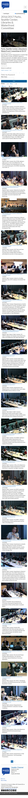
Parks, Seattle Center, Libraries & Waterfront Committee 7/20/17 (12, 246)
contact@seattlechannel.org (10, 788)
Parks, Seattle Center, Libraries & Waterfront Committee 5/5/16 (12, 726)
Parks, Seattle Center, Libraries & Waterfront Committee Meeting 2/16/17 (12, 461)
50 (16, 83)
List (5, 86)
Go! (25, 11)
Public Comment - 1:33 (6, 70)
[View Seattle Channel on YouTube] (12, 790)
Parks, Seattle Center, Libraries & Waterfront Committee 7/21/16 (12, 624)
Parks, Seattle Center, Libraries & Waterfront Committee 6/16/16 (12, 651)
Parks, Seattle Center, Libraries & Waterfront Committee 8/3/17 (12, 214)
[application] (14, 40)
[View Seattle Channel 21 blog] (14, 790)
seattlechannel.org (20, 13)
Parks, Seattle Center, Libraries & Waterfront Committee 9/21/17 (12, 130)
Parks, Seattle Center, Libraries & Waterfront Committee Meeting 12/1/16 (12, 516)
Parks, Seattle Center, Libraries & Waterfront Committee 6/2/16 (12, 677)
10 (7, 83)
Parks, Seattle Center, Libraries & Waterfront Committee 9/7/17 (12, 158)
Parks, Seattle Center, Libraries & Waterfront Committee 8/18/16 (12, 568)
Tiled (11, 86)
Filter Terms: (4, 76)
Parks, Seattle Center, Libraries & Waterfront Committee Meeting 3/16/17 (12, 408)
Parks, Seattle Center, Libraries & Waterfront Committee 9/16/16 (12, 540)
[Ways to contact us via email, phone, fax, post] (15, 790)
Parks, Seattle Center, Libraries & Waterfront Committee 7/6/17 (12, 275)
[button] (14, 39)
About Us (3, 778)
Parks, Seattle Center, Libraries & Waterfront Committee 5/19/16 (12, 701)
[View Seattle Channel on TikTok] (8, 790)
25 (12, 83)
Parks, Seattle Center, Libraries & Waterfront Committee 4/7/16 (12, 750)
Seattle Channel (17, 767)
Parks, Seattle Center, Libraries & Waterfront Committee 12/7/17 (12, 103)
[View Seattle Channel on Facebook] (2, 790)
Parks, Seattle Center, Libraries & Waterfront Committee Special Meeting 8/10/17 (12, 187)
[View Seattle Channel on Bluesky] (10, 790)
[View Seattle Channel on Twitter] (4, 790)
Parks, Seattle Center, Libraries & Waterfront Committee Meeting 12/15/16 (12, 486)
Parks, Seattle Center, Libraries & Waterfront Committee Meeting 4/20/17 (12, 384)
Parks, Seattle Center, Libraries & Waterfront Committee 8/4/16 (12, 598)
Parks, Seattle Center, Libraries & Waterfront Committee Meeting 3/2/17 (12, 434)
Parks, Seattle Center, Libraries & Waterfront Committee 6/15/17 (12, 300)
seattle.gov (6, 13)
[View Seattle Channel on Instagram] (6, 790)
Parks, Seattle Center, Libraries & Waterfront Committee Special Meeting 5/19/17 (12, 331)
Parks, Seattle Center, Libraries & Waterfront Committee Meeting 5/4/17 (12, 355)
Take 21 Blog (3, 780)
